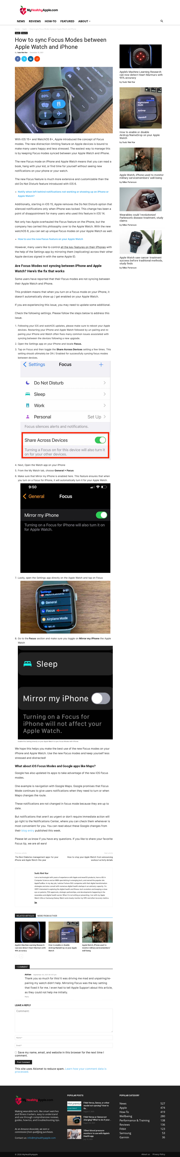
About (83, 21)
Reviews (35, 21)
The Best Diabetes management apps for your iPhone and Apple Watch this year (36, 858)
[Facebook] (18, 59)
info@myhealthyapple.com (41, 1137)
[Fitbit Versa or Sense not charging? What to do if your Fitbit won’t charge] (74, 1120)
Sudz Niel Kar (22, 52)
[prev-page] (16, 956)
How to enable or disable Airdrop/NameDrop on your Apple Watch (63, 948)
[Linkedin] (30, 59)
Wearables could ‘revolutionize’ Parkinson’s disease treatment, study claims (141, 217)
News (21, 21)
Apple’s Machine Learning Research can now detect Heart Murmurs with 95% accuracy (30, 948)
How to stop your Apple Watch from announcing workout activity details (90, 858)
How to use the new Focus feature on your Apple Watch (50, 239)
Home (17, 29)
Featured (67, 21)
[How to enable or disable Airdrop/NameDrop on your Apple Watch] (64, 932)
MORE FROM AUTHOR (47, 916)
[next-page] (21, 956)
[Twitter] (24, 59)
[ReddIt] (37, 59)
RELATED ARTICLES (25, 916)
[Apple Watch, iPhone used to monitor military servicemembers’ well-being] (97, 932)
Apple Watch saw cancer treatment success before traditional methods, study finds (141, 260)
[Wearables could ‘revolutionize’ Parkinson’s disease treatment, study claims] (141, 199)
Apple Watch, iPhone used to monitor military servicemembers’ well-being (96, 948)
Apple (24, 29)
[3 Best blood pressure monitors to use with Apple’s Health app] (74, 1134)
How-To (50, 21)
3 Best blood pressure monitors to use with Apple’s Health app (97, 1133)
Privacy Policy (159, 1154)
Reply (27, 997)
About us (145, 1154)
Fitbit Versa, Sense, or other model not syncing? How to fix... (96, 1106)
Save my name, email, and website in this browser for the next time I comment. (59, 1054)
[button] (161, 21)
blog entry (27, 830)
